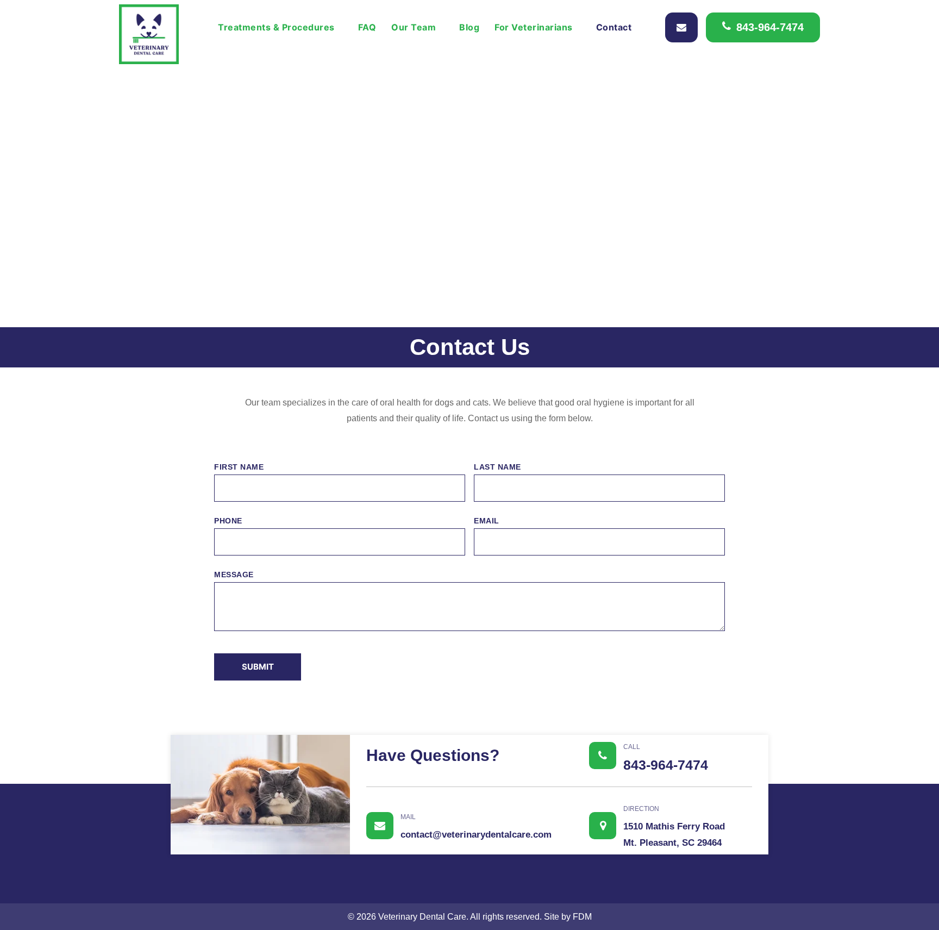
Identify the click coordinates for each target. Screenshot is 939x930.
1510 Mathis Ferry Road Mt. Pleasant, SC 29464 (674, 826)
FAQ (367, 27)
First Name (239, 467)
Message (234, 574)
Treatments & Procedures (276, 27)
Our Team (413, 27)
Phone (228, 520)
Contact (614, 27)
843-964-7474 (770, 27)
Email (486, 520)
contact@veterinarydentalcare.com (476, 826)
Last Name (497, 467)
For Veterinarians (533, 27)
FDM (582, 916)
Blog (469, 27)
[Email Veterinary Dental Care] (681, 27)
